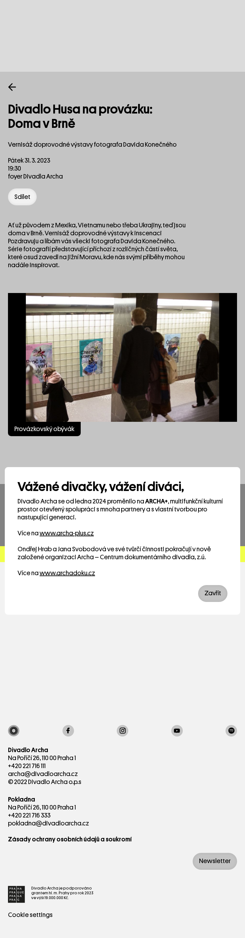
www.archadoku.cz (67, 573)
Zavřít (212, 593)
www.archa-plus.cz (67, 533)
